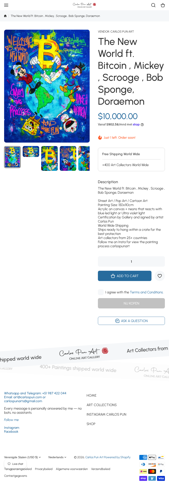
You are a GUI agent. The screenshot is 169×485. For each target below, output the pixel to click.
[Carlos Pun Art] (84, 5)
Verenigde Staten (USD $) (21, 457)
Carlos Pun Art (122, 31)
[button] (163, 5)
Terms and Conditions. (146, 292)
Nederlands (55, 457)
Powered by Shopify (117, 457)
